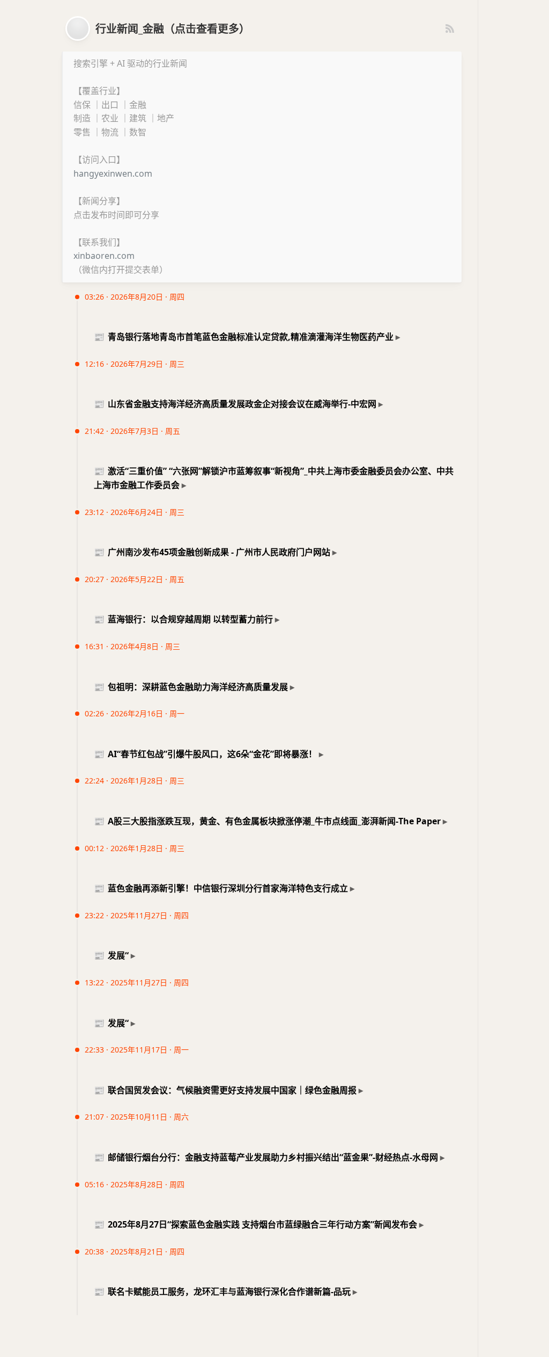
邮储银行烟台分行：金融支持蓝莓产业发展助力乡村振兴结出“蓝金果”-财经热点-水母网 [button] (266, 1157)
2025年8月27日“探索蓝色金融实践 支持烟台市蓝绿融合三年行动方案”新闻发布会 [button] (255, 1224)
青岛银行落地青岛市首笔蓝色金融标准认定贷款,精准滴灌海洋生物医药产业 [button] (244, 337)
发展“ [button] (111, 955)
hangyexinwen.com (112, 173)
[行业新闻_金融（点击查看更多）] (77, 28)
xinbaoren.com (104, 256)
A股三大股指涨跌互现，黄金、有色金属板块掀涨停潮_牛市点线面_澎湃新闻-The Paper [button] (267, 821)
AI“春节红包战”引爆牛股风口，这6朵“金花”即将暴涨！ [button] (205, 754)
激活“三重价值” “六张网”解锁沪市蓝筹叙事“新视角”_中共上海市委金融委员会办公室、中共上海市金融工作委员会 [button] (274, 478)
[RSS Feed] (449, 28)
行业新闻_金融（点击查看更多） (172, 28)
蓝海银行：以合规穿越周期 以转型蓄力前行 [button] (183, 619)
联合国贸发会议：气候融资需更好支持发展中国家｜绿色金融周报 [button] (225, 1090)
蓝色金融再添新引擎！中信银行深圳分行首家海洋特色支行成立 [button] (221, 888)
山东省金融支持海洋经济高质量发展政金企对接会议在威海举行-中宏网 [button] (235, 404)
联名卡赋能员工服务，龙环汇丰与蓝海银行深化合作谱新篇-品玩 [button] (222, 1291)
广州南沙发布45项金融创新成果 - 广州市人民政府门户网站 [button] (212, 552)
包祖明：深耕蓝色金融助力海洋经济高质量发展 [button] (191, 687)
